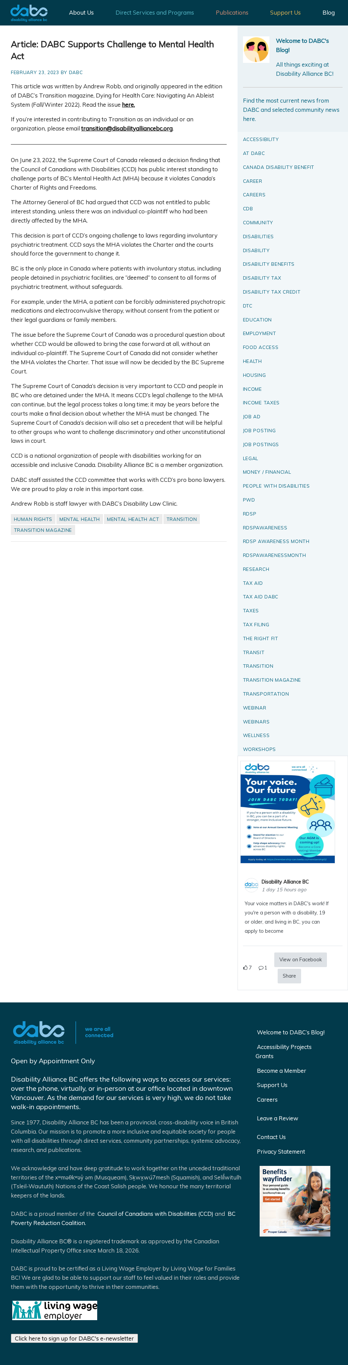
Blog (329, 12)
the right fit (260, 638)
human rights (33, 519)
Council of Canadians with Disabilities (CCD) (154, 1213)
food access (261, 347)
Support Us (285, 12)
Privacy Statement (281, 1151)
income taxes (261, 402)
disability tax (262, 278)
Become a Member (281, 1070)
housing (254, 375)
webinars (256, 721)
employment (259, 333)
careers (254, 194)
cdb (248, 208)
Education (257, 319)
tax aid (253, 583)
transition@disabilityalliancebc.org (127, 128)
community (258, 222)
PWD (249, 500)
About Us (81, 12)
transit (254, 652)
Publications (232, 12)
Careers (267, 1099)
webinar (254, 708)
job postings (261, 444)
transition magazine (43, 530)
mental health (79, 519)
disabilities (258, 236)
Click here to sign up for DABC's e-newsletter (74, 1338)
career (252, 181)
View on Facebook (300, 960)
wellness (256, 735)
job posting (259, 430)
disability (256, 250)
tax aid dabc (260, 596)
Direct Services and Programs (155, 12)
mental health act (133, 519)
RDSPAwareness (265, 527)
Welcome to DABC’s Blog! (291, 1032)
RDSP (250, 514)
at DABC (254, 153)
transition (182, 519)
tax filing (256, 624)
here (128, 104)
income (252, 389)
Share (289, 976)
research (256, 569)
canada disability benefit (279, 167)
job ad (252, 416)
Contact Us (271, 1136)
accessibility (261, 139)
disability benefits (269, 264)
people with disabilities (276, 486)
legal (251, 458)
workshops (259, 749)
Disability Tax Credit (272, 292)
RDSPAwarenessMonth (274, 555)
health (252, 361)
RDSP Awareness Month (276, 541)
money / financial (267, 472)
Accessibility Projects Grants (284, 1051)
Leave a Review (277, 1118)
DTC (248, 306)
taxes (251, 610)
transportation (266, 694)
